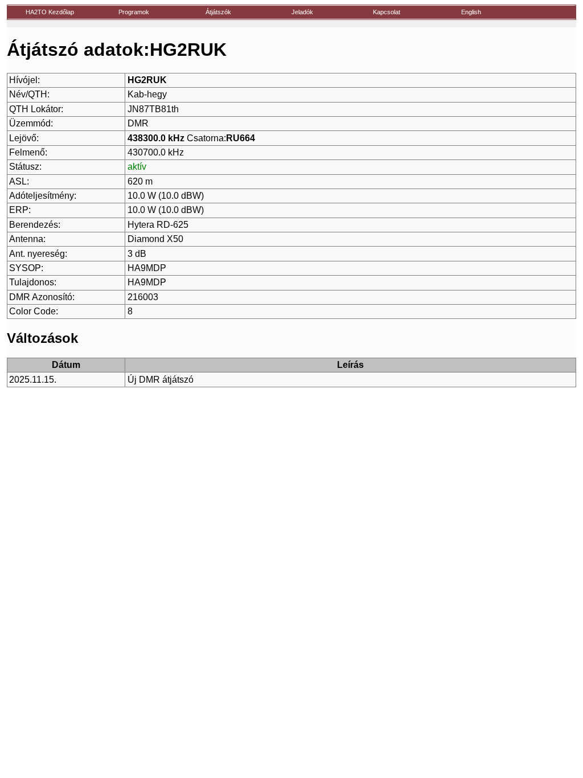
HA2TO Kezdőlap (50, 12)
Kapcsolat (386, 12)
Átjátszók (218, 12)
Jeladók (302, 12)
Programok (133, 12)
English (471, 12)
